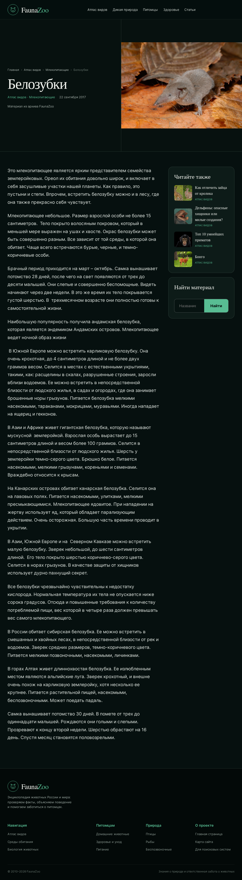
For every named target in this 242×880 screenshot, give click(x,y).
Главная (13, 70)
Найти (216, 305)
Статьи (189, 10)
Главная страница (208, 834)
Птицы (151, 834)
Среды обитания (20, 842)
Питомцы (150, 10)
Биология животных (23, 849)
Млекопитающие (57, 70)
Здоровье (171, 10)
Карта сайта (204, 842)
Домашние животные (112, 834)
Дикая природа (125, 10)
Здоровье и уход (109, 842)
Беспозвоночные (159, 849)
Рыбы (150, 842)
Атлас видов (97, 10)
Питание (102, 849)
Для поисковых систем (213, 849)
